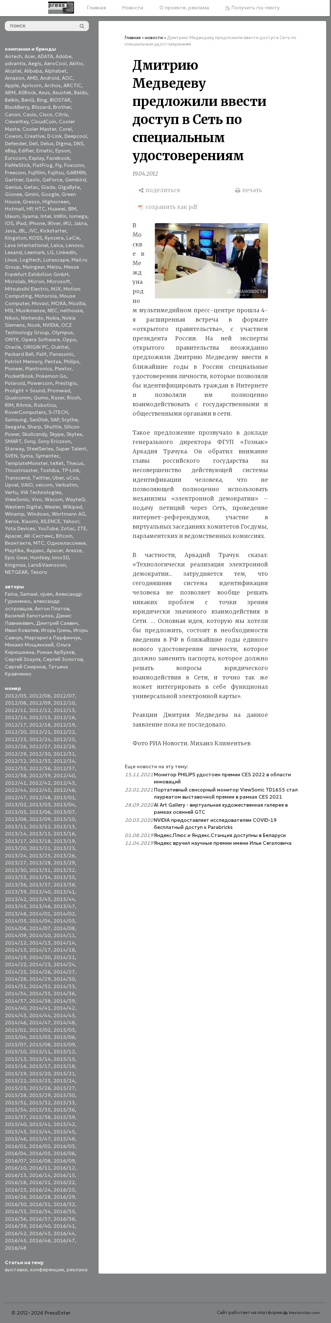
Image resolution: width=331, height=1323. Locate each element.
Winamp (15, 514)
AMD (32, 78)
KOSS (35, 238)
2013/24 (16, 856)
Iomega (78, 216)
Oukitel (60, 347)
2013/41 (64, 892)
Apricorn (31, 85)
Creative (34, 136)
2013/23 (64, 848)
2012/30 (40, 754)
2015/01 (16, 1030)
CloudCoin (43, 122)
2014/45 (64, 1015)
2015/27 (64, 1088)
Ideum (12, 216)
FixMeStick (17, 165)
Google (50, 194)
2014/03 (16, 921)
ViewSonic (17, 499)
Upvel (11, 485)
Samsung (16, 420)
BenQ (27, 100)
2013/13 (64, 826)
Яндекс (35, 550)
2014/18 (64, 950)
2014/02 (64, 914)
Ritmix (23, 405)
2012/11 (16, 710)
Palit (41, 354)
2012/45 (40, 790)
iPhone (37, 223)
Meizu (54, 267)
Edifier (26, 151)
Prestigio (66, 383)
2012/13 (64, 710)
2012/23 (16, 739)
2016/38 (64, 1219)
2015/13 (16, 1059)
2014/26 (40, 972)
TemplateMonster (26, 463)
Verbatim (66, 485)
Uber (58, 478)
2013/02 (16, 804)
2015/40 (16, 1124)
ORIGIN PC (35, 347)
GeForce (52, 180)
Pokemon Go (51, 376)
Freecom (15, 173)
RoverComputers (25, 412)
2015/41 (40, 1124)
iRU (67, 223)
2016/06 (64, 1153)
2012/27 (40, 746)
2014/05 (64, 921)
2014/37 (16, 1001)
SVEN (11, 456)
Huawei (56, 209)
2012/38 (16, 775)
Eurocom (15, 158)
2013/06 (40, 812)
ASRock (27, 92)
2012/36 (40, 768)
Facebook (58, 158)
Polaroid (15, 383)
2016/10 (16, 1168)
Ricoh (73, 398)
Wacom (54, 499)
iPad (21, 223)
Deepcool (75, 136)
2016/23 (16, 1190)
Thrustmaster (21, 470)
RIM (9, 405)
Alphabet (56, 71)
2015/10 (16, 1052)
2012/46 (64, 790)
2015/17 (40, 1066)
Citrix (61, 114)
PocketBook (19, 376)
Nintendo (32, 318)
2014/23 (40, 964)
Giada (48, 187)
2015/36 (64, 1110)
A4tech (13, 56)
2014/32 (40, 986)
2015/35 (40, 1110)
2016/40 (40, 1226)
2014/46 (16, 1022)
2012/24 (40, 739)
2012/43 (64, 783)
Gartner (14, 180)
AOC (67, 78)
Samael (28, 594)
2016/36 (16, 1219)
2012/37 (64, 768)
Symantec (47, 456)
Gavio (33, 180)
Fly (58, 165)
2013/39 (16, 892)
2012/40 (64, 775)
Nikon (11, 318)
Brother (62, 107)
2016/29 (64, 1197)
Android (49, 78)
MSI (9, 310)
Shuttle (52, 427)
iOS (9, 223)
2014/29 (40, 979)
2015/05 (40, 1037)
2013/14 (16, 834)
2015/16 (16, 1066)
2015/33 (64, 1103)
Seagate (15, 427)
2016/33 (16, 1211)
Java (10, 231)
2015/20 (40, 1073)
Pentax (53, 361)
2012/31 (64, 754)
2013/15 (40, 834)
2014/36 (64, 993)
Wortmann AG (68, 514)
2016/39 (16, 1226)
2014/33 (64, 986)
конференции (47, 1269)
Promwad (59, 391)
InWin (60, 216)
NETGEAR (16, 572)
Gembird (75, 180)
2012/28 (64, 746)
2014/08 (64, 928)
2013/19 (64, 841)
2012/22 (64, 732)
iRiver (54, 223)
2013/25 (40, 856)
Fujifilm (36, 173)
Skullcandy (34, 434)
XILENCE (50, 521)
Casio (30, 114)
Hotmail (14, 209)
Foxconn (74, 165)
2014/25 (16, 972)
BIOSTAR (60, 100)
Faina (11, 594)
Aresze (74, 550)
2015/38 (40, 1117)
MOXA (58, 303)
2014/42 (64, 1008)
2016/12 (64, 1168)
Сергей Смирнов (25, 667)
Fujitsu (56, 173)
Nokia (52, 318)
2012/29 (16, 754)
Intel (45, 216)
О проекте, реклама (184, 8)
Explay (36, 158)
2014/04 (40, 921)
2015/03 (64, 1030)
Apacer (55, 550)
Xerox (12, 521)
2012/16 (64, 717)
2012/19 (64, 725)
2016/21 (40, 1182)
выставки (16, 1269)
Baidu (80, 92)
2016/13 (16, 1175)
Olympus (62, 332)
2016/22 (64, 1182)
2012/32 (16, 761)
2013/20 (16, 848)
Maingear (34, 267)
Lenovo (74, 245)
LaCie (73, 238)
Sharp (34, 427)
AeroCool (55, 63)
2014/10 (40, 935)
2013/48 (16, 914)
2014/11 (64, 935)
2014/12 (16, 943)
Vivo (37, 499)
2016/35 (64, 1211)
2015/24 (64, 1081)
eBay (10, 151)
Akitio (76, 63)
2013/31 (40, 870)
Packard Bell (19, 354)
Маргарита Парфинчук (52, 638)
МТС (38, 543)
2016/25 (64, 1190)
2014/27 (64, 972)
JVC (32, 231)
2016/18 (16, 1182)
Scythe (69, 420)
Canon (12, 114)
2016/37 (40, 1219)
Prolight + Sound (25, 391)
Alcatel (13, 71)
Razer (57, 398)
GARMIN (76, 173)
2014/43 (16, 1015)
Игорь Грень (56, 630)
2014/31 (16, 986)
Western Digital (23, 507)
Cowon (13, 136)
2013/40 (40, 892)
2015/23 (40, 1081)
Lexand (13, 252)
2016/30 (16, 1204)
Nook (33, 325)
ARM (10, 92)
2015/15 (64, 1059)
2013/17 (16, 841)
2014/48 (64, 1022)
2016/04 (16, 1153)
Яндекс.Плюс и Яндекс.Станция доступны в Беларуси (220, 835)
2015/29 (40, 1095)
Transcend (17, 478)
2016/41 (64, 1226)
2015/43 (16, 1132)
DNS (78, 143)
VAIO (27, 485)
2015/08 (40, 1044)
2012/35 (16, 768)
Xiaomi (29, 521)
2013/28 (40, 863)
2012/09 (40, 703)
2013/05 (16, 812)
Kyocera (54, 238)
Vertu (11, 492)
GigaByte (69, 187)
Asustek (61, 92)
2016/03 (64, 1146)
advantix (15, 63)
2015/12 (64, 1052)
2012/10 (64, 703)
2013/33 (16, 877)
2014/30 (64, 979)
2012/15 (40, 717)
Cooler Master (39, 129)
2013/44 (64, 899)
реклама (77, 1269)
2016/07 (16, 1161)
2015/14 (40, 1059)
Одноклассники (66, 543)
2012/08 (16, 703)
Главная (96, 8)
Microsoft (58, 281)
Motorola (46, 296)
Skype (56, 434)
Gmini (31, 194)
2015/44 (40, 1132)
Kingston (16, 238)
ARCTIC (72, 85)
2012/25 (64, 739)
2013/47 (64, 906)
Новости (132, 8)
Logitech (30, 260)
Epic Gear (16, 557)
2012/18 (40, 725)
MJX (56, 289)
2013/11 (16, 826)
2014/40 (16, 1008)
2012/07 (64, 696)
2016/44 (64, 1233)
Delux (46, 143)
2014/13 (40, 943)
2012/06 (40, 696)
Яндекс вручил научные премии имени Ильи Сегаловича (223, 843)
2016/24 (40, 1190)
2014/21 (64, 957)
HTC (40, 209)
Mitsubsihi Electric (26, 289)
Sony (29, 441)
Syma (26, 456)
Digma (63, 143)
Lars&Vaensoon (47, 565)
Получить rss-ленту (255, 8)
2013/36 (16, 885)
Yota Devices (20, 528)
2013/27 (16, 863)
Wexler (52, 507)
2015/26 (40, 1088)
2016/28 (40, 1197)
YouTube (48, 528)
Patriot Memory (23, 361)
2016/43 (40, 1233)
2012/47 (16, 797)
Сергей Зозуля (22, 659)
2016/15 (64, 1175)
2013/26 (64, 856)
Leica (57, 245)
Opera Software (40, 339)
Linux (11, 260)
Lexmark (35, 252)
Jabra (80, 223)
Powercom (40, 383)
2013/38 (64, 885)
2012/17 (16, 725)
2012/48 (40, 797)
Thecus (74, 463)
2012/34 (64, 761)
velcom (44, 485)
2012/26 (16, 746)
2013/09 (40, 819)
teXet (57, 463)
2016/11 (40, 1168)
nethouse (71, 310)
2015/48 (64, 1139)
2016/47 (64, 1240)
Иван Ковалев (21, 630)
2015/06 (64, 1037)
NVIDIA (51, 325)
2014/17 (40, 950)
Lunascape (56, 260)
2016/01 (16, 1146)
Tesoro (38, 572)
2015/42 (64, 1124)
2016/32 (64, 1204)
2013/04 (64, 804)
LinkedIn (66, 252)
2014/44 (40, 1015)
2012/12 (40, 710)
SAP (54, 420)
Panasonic (61, 354)
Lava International (26, 245)
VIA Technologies (40, 492)
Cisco (45, 114)
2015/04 (16, 1037)
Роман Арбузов (55, 652)
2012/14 (16, 717)
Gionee (13, 194)
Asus (44, 92)
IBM (72, 209)
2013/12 (40, 826)
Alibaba (33, 71)
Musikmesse (30, 310)
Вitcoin (64, 536)
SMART (13, 441)
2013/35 (64, 877)
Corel (65, 129)
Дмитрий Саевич (57, 623)
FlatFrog (43, 165)
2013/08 (16, 819)
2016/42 (16, 1233)
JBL (22, 231)
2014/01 (40, 914)
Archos (52, 85)
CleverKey (16, 122)
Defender (16, 143)
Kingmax (15, 565)
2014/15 (16, 950)
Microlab (15, 281)
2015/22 (16, 1081)
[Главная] (61, 8)
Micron (36, 281)
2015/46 (16, 1139)
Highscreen (55, 202)
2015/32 (40, 1103)
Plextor (63, 369)
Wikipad (72, 507)
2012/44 (16, 790)
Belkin (12, 100)
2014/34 (16, 993)
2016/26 (16, 1197)
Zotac (68, 528)
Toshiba (49, 470)
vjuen (46, 594)
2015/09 (64, 1044)
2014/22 (16, 964)
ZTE (81, 528)
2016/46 (40, 1240)
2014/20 (40, 957)
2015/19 (16, 1073)
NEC (53, 310)
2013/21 (40, 848)
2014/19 (16, 957)
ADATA (45, 56)
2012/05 (16, 696)
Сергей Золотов (63, 659)
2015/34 (16, 1110)
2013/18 (40, 841)
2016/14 (40, 1175)
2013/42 (16, 899)
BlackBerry (17, 107)
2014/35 (40, 993)
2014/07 (40, 928)
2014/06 (16, 928)
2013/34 (40, 877)
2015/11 (40, 1052)
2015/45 (64, 1132)
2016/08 (40, 1161)
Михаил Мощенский (29, 645)
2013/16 (64, 834)
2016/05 (40, 1153)
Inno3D (60, 557)
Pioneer (14, 369)
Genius (13, 187)
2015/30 (64, 1095)
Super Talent (71, 449)
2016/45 (16, 1240)
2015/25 (16, 1088)
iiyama (30, 216)
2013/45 (16, 906)
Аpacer (13, 536)
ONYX (12, 339)
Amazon (14, 78)
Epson (62, 151)
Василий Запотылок (29, 616)
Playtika (14, 550)
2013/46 (40, 906)
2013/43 (40, 899)
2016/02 (40, 1146)
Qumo (41, 398)
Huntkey (39, 557)
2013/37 (40, 885)
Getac (31, 187)
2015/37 (16, 1117)
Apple (12, 85)
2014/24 (64, 964)
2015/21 (64, 1073)
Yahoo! (71, 521)
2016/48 (16, 1248)
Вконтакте (18, 543)
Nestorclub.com (304, 1312)
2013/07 (64, 812)
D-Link (54, 136)
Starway (14, 449)
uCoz (72, 478)
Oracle (13, 347)
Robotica (45, 405)
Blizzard (41, 107)
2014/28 (16, 979)
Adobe (63, 56)
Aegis (34, 63)
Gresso (31, 202)
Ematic (44, 151)
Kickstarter (53, 231)
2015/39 (64, 1117)
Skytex (74, 434)
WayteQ (75, 499)
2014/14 (64, 943)
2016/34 (40, 1211)
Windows (38, 514)
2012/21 (40, 732)
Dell (33, 143)
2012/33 (40, 761)
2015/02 (40, 1030)
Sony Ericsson (54, 441)
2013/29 (64, 863)
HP (29, 209)
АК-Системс (38, 536)
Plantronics (38, 369)
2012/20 (16, 732)
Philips (71, 361)
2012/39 (40, 775)
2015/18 (64, 1066)
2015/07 (16, 1044)
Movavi (40, 303)
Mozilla (77, 303)
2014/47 (40, 1022)
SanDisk (38, 420)
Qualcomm (18, 398)
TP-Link (70, 470)
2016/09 (64, 1161)
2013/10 (64, 819)
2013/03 (40, 804)
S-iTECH (58, 412)
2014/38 (40, 1001)
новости (154, 37)
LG (50, 252)
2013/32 (64, 870)
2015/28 (16, 1095)
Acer (30, 56)
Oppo (69, 339)
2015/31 (16, 1103)
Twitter (41, 478)
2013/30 (16, 870)
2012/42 (40, 783)
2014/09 (16, 935)
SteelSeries (40, 449)
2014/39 (64, 1001)
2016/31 (40, 1204)
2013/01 (64, 797)
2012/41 (16, 783)
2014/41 (40, 1008)
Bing (42, 100)
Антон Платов (52, 608)
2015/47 (40, 1139)
